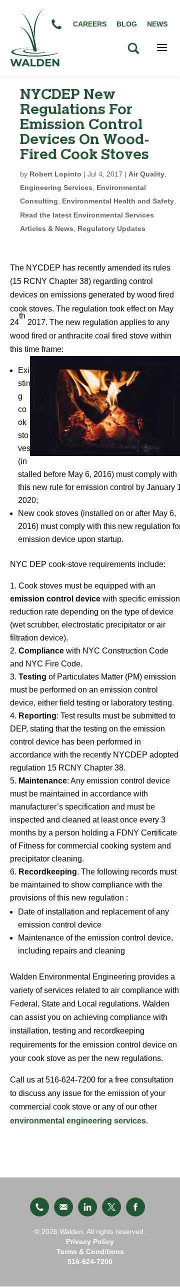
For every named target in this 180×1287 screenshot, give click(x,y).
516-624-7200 (90, 1262)
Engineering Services (56, 188)
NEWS (157, 24)
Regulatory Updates (112, 228)
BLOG (126, 24)
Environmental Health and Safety (118, 201)
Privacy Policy (90, 1242)
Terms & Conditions (90, 1252)
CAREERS (89, 24)
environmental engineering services (78, 1120)
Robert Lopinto (56, 174)
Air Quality (146, 174)
